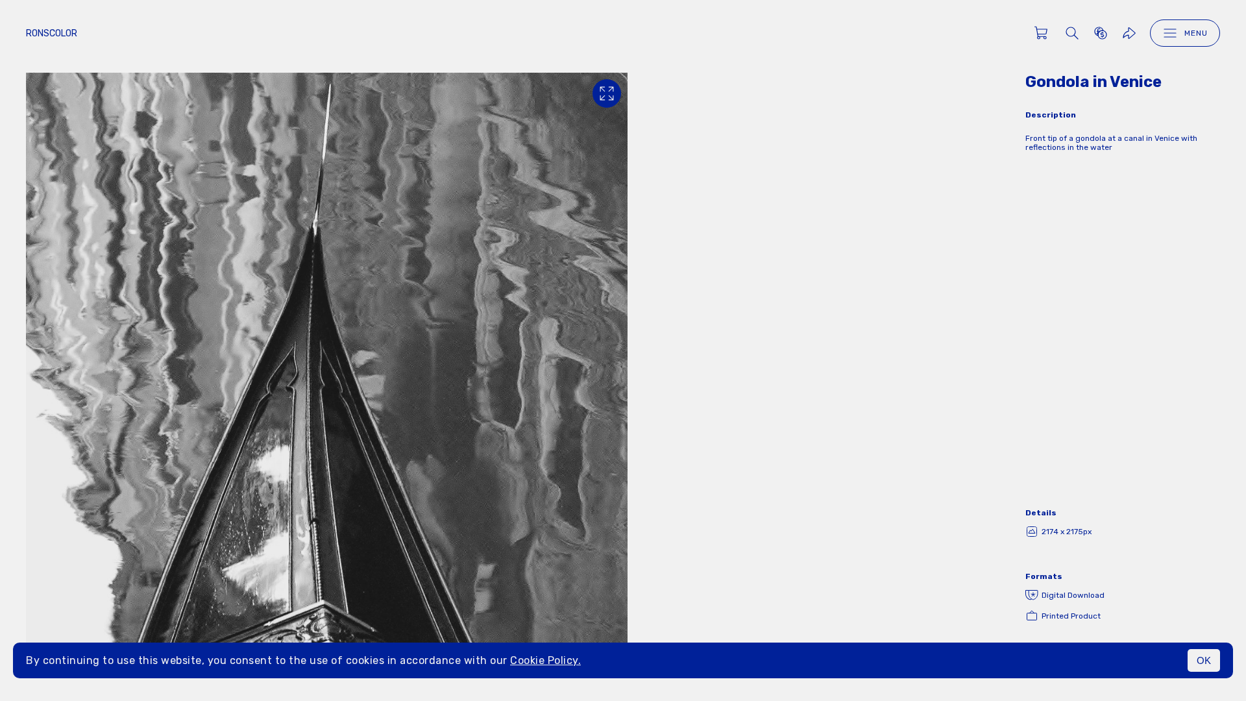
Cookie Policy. (545, 660)
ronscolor (51, 33)
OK (1204, 660)
